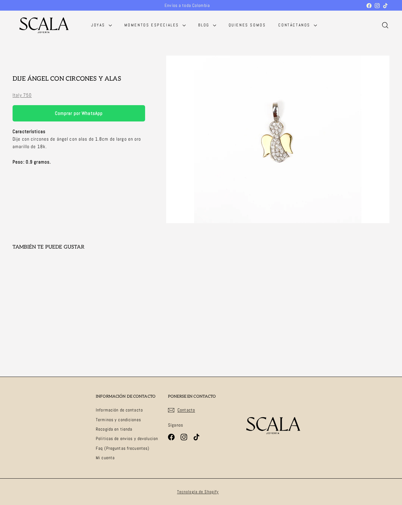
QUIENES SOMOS (247, 25)
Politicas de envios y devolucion (127, 438)
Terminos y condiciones (118, 419)
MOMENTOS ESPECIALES (152, 25)
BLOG (204, 25)
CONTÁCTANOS (295, 25)
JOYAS (99, 25)
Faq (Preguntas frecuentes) (122, 448)
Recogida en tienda (114, 429)
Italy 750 (22, 95)
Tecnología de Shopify (198, 491)
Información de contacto (119, 410)
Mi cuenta (105, 457)
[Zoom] (277, 139)
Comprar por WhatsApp (79, 113)
